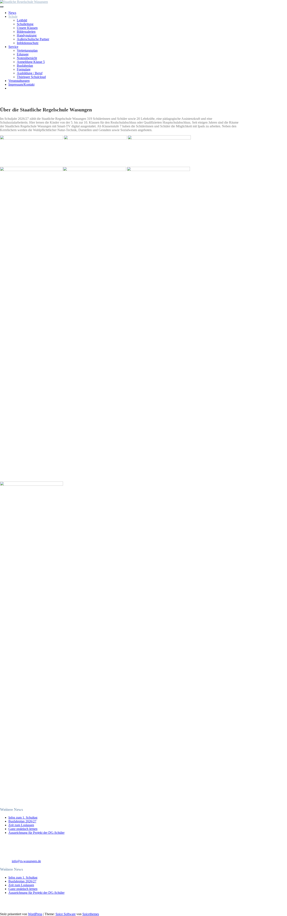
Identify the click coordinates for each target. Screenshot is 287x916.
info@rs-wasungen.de (26, 861)
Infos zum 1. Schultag (22, 817)
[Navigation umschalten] (1, 6)
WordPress (35, 914)
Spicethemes (90, 914)
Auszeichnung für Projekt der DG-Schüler (36, 832)
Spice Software (65, 914)
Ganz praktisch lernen (22, 829)
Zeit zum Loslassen (21, 825)
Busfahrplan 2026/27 (22, 821)
